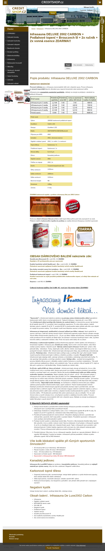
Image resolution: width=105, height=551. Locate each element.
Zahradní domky (13, 37)
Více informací (81, 545)
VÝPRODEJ (11, 33)
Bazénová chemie (13, 48)
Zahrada (10, 80)
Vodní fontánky (12, 76)
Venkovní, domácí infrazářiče (13, 71)
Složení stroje (14, 539)
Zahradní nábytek (13, 44)
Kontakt (12, 536)
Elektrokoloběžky (13, 55)
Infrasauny (11, 59)
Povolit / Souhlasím (53, 548)
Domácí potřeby (12, 52)
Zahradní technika (13, 41)
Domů (33, 28)
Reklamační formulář (14, 63)
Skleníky (10, 66)
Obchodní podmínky (16, 534)
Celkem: (90, 10)
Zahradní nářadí (12, 83)
